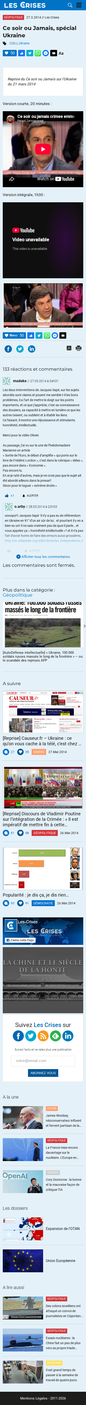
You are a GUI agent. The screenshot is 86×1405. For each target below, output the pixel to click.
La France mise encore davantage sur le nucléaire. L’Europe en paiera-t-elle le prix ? (62, 1153)
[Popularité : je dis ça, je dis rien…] (43, 868)
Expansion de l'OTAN (63, 1229)
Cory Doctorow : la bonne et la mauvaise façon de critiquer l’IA (63, 1185)
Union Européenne (60, 1261)
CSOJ (13, 43)
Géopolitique (13, 17)
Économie (54, 1362)
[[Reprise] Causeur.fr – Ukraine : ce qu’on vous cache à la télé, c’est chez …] (43, 712)
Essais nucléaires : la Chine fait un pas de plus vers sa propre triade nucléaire (63, 1343)
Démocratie (43, 903)
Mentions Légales (33, 1398)
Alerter (32, 495)
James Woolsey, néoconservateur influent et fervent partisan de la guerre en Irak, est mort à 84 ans (63, 1121)
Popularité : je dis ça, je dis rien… (36, 895)
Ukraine (24, 43)
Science (52, 1172)
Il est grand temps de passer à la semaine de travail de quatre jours (62, 1375)
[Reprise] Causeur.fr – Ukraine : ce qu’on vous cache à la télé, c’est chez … (42, 740)
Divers (38, 752)
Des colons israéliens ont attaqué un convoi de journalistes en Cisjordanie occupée (64, 1311)
